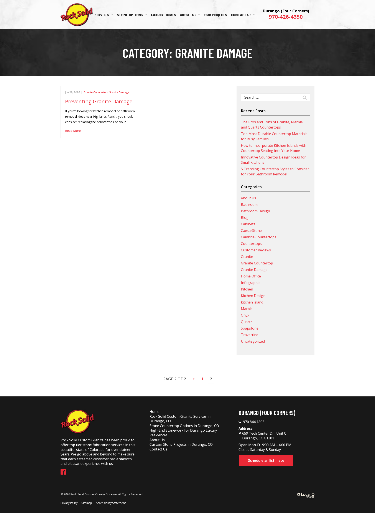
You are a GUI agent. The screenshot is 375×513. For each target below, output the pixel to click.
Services (102, 15)
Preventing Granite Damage (98, 101)
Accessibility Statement (111, 503)
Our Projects (215, 15)
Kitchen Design (253, 295)
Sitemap (86, 503)
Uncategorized (253, 341)
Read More (73, 131)
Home (154, 411)
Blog (244, 217)
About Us (188, 15)
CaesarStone (251, 230)
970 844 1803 (253, 422)
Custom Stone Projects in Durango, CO (181, 444)
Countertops (251, 243)
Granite (247, 256)
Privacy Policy (69, 503)
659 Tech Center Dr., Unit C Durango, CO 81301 (263, 435)
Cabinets (248, 224)
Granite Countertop (96, 92)
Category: (187, 53)
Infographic (250, 282)
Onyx (245, 315)
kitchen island (252, 302)
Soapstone (249, 328)
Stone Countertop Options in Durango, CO (184, 425)
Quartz (246, 321)
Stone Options (130, 15)
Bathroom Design (255, 211)
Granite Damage (119, 92)
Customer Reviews (256, 250)
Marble (247, 308)
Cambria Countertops (258, 237)
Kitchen (247, 289)
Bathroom (249, 204)
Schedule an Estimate (266, 460)
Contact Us (241, 15)
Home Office (251, 276)
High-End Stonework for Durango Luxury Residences (183, 432)
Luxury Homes (163, 15)
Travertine (249, 334)
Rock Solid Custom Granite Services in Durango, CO (180, 419)
